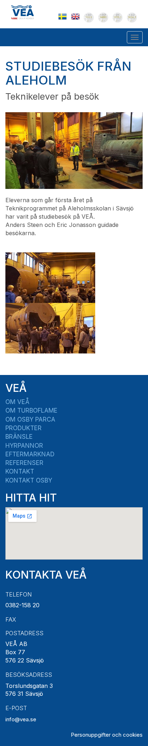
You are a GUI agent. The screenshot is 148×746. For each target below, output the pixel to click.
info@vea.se (20, 719)
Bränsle (19, 436)
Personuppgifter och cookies (107, 734)
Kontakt (19, 471)
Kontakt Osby (28, 480)
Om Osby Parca (30, 419)
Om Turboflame (31, 410)
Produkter (23, 428)
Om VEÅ (17, 401)
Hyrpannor (24, 445)
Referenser (24, 462)
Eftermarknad (30, 454)
